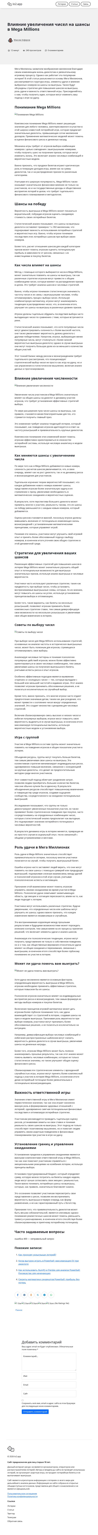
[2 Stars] (26, 1303)
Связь (85, 4)
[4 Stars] (42, 1303)
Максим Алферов (22, 40)
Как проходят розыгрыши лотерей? (37, 1254)
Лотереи (62, 4)
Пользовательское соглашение (22, 1493)
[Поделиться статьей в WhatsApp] (51, 1295)
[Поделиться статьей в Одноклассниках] (31, 1295)
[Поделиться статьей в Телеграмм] (44, 1295)
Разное (19, 1310)
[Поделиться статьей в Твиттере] (38, 1295)
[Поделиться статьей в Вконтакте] (24, 1295)
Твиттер (11, 1513)
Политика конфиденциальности (22, 1496)
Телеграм (11, 1517)
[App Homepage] (10, 1448)
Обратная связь (14, 1521)
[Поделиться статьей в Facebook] (18, 1295)
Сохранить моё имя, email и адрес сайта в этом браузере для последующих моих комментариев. (48, 1404)
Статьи (74, 4)
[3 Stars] (34, 1303)
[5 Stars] (50, 1303)
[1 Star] (18, 1303)
